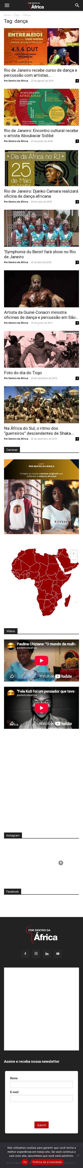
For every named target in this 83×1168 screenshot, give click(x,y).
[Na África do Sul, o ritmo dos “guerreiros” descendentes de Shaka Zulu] (41, 404)
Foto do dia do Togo (23, 372)
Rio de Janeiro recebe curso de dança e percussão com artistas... (40, 73)
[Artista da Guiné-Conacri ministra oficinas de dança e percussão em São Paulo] (41, 288)
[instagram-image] (22, 862)
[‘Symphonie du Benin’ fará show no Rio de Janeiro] (41, 228)
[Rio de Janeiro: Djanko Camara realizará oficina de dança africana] (41, 167)
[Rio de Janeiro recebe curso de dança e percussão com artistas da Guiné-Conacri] (41, 46)
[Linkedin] (47, 954)
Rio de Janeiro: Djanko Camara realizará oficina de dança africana (41, 194)
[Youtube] (58, 954)
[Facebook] (25, 954)
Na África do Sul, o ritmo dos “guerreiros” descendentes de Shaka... (39, 431)
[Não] (78, 1155)
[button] (6, 5)
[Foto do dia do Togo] (41, 349)
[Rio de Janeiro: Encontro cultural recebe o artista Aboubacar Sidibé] (41, 107)
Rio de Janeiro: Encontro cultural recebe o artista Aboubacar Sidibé (41, 133)
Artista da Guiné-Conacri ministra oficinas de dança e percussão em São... (41, 315)
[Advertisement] (41, 783)
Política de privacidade (47, 1162)
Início (7, 15)
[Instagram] (36, 954)
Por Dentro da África (16, 80)
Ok (25, 1162)
